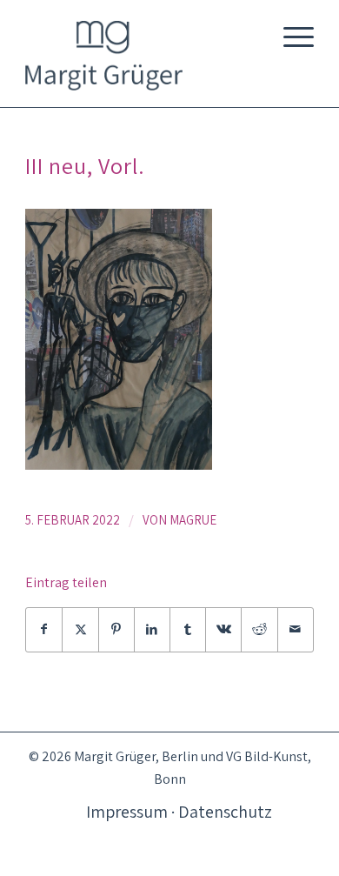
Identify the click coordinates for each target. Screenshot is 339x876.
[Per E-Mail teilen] (295, 630)
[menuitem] (290, 35)
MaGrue (193, 520)
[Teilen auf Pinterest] (116, 630)
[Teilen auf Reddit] (259, 630)
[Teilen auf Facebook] (44, 630)
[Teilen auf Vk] (223, 630)
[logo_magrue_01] (140, 45)
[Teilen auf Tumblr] (187, 630)
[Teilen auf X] (80, 630)
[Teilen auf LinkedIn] (152, 630)
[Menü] (290, 35)
